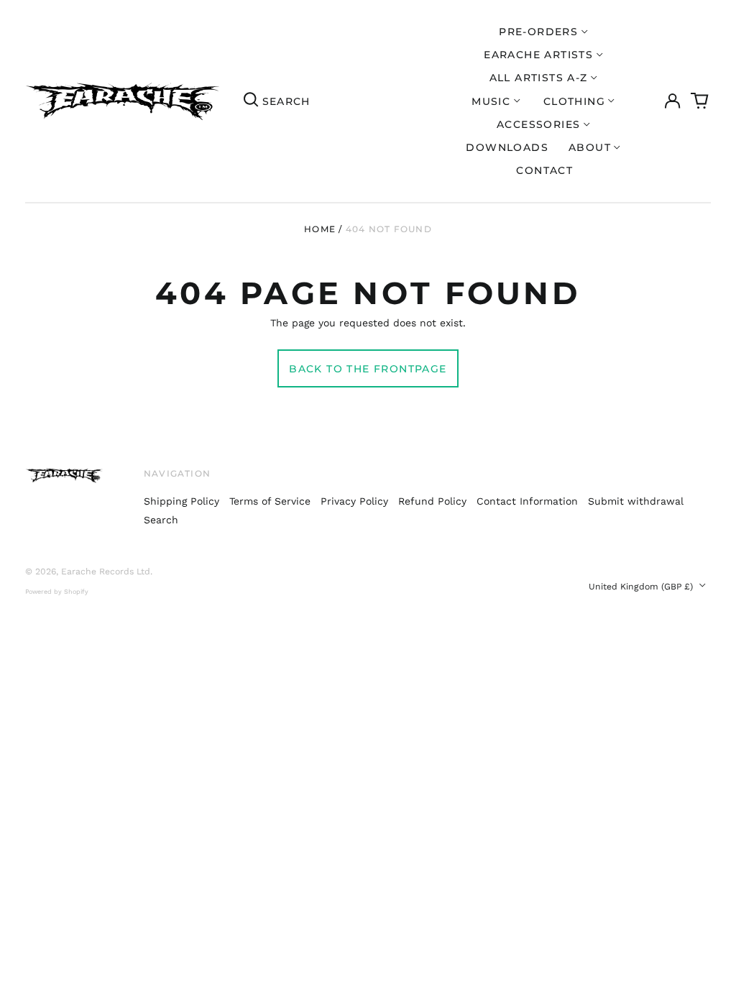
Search (161, 520)
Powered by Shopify (56, 591)
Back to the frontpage (367, 368)
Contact (544, 170)
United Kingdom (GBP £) (642, 587)
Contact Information (527, 501)
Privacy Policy (354, 501)
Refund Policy (432, 501)
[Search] (250, 101)
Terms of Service (269, 501)
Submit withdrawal (636, 501)
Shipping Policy (181, 501)
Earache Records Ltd (105, 571)
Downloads (507, 147)
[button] (700, 101)
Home (320, 229)
